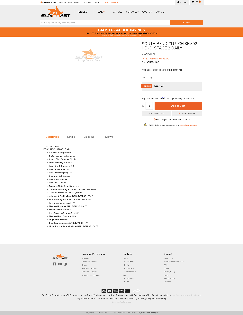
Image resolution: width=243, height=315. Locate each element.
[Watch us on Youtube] (59, 264)
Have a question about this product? (173, 119)
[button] (132, 12)
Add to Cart (178, 105)
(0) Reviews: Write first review (155, 58)
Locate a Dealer (187, 113)
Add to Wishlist (156, 113)
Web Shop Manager (149, 313)
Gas (124, 275)
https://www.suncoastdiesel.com (185, 295)
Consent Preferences (121, 302)
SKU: (144, 62)
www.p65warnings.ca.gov (188, 125)
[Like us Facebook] (54, 264)
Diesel (125, 258)
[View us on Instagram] (65, 264)
